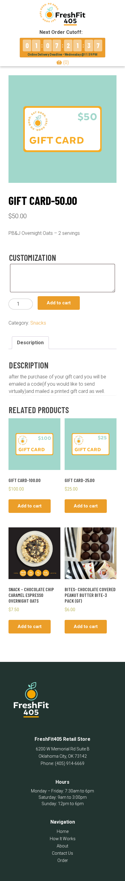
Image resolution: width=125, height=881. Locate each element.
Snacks (38, 323)
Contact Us (62, 853)
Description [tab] (30, 342)
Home (63, 831)
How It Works (63, 838)
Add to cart (59, 303)
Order (62, 860)
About (62, 846)
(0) (65, 62)
